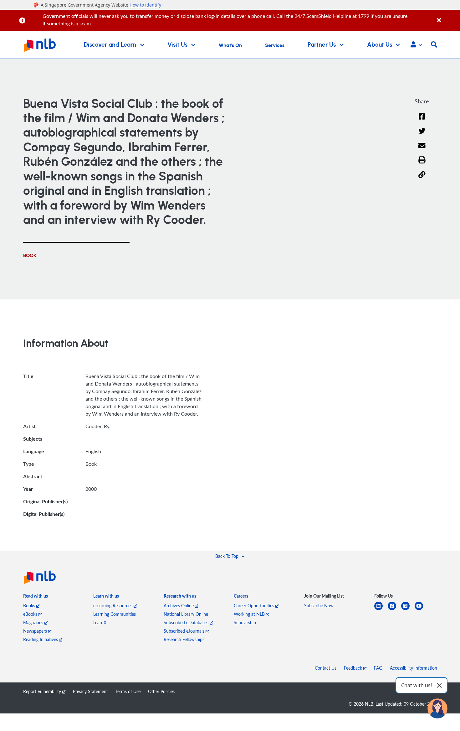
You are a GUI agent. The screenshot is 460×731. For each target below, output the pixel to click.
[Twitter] (422, 134)
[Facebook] (422, 120)
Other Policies (161, 691)
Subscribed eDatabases (187, 622)
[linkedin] (381, 610)
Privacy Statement (90, 691)
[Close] (447, 17)
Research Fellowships (184, 639)
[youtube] (421, 610)
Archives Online (179, 606)
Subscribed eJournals (185, 631)
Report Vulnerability (42, 691)
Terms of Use (128, 691)
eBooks (30, 614)
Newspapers (35, 631)
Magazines (33, 622)
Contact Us (325, 668)
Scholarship (245, 622)
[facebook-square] (394, 610)
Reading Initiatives (41, 639)
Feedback (353, 668)
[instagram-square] (408, 610)
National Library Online (186, 614)
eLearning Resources (113, 606)
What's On (230, 45)
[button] (416, 45)
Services (274, 45)
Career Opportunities (254, 606)
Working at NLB (250, 614)
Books (29, 606)
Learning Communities (114, 614)
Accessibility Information (413, 668)
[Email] (422, 149)
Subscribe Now (319, 606)
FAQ (378, 668)
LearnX (99, 622)
